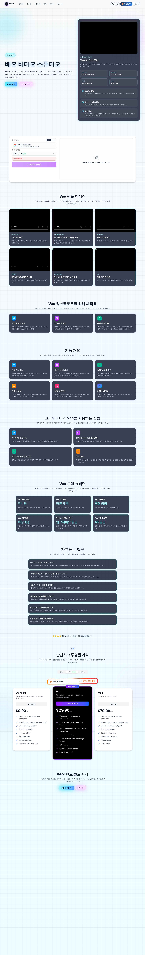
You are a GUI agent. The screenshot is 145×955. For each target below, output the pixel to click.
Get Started (31, 704)
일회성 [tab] (83, 672)
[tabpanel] (72, 718)
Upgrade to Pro (72, 703)
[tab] (71, 672)
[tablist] (72, 672)
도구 (51, 4)
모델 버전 (17, 150)
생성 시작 (10, 84)
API (54, 140)
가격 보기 (81, 788)
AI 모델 (16, 140)
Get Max (113, 704)
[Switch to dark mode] (118, 4)
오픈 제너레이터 (66, 788)
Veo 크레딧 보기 (26, 84)
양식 (49, 140)
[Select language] (113, 4)
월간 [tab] (61, 672)
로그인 (137, 4)
